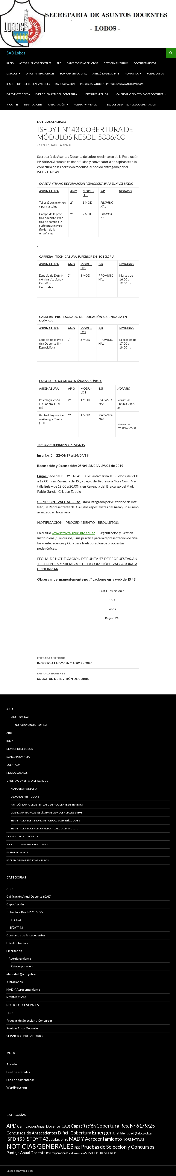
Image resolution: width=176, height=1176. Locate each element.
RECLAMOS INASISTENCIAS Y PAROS (27, 860)
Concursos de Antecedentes (26, 935)
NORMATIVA (131, 73)
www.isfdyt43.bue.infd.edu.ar (73, 533)
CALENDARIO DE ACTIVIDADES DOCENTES (139, 94)
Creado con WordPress (19, 1170)
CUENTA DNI (13, 764)
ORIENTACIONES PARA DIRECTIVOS (27, 780)
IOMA (9, 740)
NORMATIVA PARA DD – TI (87, 104)
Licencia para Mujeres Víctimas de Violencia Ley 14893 (46, 812)
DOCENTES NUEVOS (145, 63)
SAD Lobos (16, 53)
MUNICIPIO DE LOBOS (19, 748)
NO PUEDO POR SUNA (24, 788)
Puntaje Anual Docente (22, 1028)
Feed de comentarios (20, 1079)
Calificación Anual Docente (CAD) (28, 896)
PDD (9, 1013)
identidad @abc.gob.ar (21, 974)
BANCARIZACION (65, 83)
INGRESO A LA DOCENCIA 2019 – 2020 (64, 660)
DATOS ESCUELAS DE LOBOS (82, 63)
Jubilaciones (14, 982)
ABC (9, 732)
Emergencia (14, 951)
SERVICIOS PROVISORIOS (25, 1036)
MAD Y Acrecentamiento (23, 989)
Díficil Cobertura (17, 943)
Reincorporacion (22, 966)
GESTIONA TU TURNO (116, 63)
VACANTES (12, 104)
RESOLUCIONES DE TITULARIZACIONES (28, 83)
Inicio (10, 63)
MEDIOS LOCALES (16, 772)
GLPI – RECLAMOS (17, 852)
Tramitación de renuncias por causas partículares (45, 820)
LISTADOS (11, 73)
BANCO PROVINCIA (18, 756)
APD (59, 63)
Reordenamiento (20, 958)
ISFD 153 (15, 920)
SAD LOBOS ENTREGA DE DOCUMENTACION (131, 104)
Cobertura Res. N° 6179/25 (24, 912)
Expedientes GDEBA (18, 94)
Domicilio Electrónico (22, 836)
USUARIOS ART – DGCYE (25, 796)
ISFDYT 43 (16, 927)
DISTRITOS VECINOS (96, 94)
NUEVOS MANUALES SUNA (31, 725)
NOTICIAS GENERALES (51, 121)
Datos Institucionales (40, 73)
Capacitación (56, 104)
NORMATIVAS (16, 997)
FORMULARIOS (155, 73)
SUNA (9, 709)
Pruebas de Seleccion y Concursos (29, 1020)
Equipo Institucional (73, 73)
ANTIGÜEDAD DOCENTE (106, 73)
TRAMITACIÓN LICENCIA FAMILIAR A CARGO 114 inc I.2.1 (44, 828)
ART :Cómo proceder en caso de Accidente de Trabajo (47, 804)
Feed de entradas (18, 1072)
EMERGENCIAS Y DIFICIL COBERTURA (56, 94)
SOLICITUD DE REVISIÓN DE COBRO (63, 676)
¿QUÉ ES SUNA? (20, 717)
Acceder (12, 1064)
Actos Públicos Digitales (35, 63)
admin (67, 145)
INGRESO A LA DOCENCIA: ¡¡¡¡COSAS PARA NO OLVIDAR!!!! (112, 83)
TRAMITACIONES (33, 104)
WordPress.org (16, 1087)
